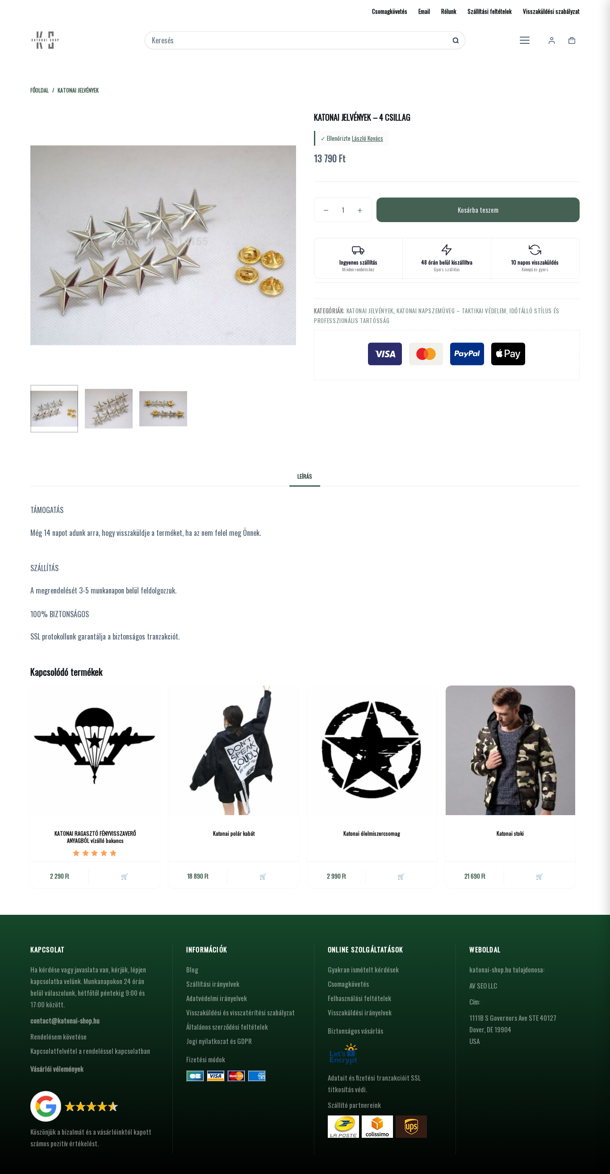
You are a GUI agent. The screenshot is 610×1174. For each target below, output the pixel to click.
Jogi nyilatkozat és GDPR (219, 1041)
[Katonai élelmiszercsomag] (372, 750)
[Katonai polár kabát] (233, 750)
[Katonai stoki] (510, 750)
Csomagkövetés (389, 11)
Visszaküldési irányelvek (360, 1012)
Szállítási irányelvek (212, 984)
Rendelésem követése (58, 1036)
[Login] (551, 40)
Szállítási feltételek (490, 11)
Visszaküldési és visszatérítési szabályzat (240, 1012)
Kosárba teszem (478, 210)
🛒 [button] (124, 875)
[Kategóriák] (524, 40)
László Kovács (367, 138)
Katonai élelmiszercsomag (371, 833)
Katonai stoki (510, 833)
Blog (192, 969)
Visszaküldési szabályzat (551, 11)
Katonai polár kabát (234, 833)
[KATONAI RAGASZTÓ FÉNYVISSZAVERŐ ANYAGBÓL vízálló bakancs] (95, 750)
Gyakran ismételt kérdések (363, 969)
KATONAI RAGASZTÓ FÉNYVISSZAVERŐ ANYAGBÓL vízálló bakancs (95, 837)
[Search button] (456, 40)
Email (424, 11)
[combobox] (299, 40)
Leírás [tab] (304, 476)
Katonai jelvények (370, 310)
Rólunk (448, 11)
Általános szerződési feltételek (227, 1026)
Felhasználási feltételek (359, 998)
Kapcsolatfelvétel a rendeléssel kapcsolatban (90, 1051)
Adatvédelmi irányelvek (216, 998)
